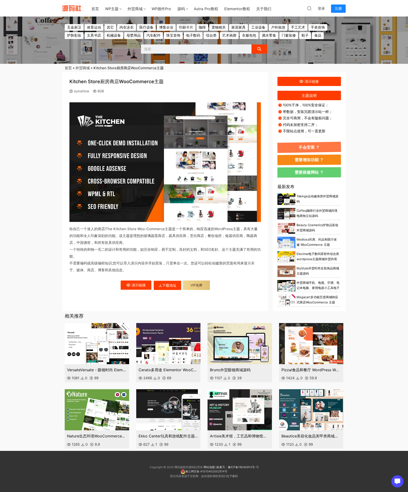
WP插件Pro (161, 8)
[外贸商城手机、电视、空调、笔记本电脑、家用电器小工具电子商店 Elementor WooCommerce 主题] (286, 285)
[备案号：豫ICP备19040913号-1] (237, 467)
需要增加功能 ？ (309, 159)
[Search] (259, 49)
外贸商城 (135, 8)
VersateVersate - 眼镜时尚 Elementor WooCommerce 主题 (97, 369)
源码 (181, 8)
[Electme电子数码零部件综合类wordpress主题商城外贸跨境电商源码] (286, 257)
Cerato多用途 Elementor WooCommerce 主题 (168, 369)
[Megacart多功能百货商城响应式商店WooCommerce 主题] (286, 300)
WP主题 (112, 8)
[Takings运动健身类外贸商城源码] (286, 199)
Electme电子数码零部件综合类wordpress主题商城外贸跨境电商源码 (318, 259)
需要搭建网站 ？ (309, 172)
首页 (95, 8)
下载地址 (169, 285)
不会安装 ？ (309, 147)
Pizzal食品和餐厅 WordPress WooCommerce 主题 (311, 369)
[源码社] (71, 8)
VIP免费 (196, 285)
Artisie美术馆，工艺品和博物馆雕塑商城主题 (240, 436)
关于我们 (263, 8)
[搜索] (309, 8)
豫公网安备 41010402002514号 (206, 471)
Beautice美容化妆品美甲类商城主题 (311, 436)
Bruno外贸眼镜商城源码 (230, 369)
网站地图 (209, 467)
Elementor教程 (237, 8)
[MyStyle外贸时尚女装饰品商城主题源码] (286, 271)
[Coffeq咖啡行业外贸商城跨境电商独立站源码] (286, 213)
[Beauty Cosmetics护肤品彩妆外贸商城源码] (286, 228)
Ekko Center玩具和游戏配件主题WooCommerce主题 (168, 436)
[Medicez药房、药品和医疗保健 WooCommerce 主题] (286, 242)
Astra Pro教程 (206, 8)
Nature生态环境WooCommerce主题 (97, 436)
